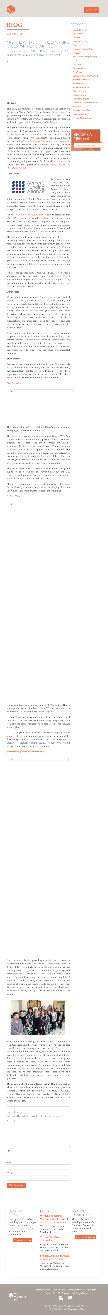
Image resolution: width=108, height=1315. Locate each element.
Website (10, 1173)
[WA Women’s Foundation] (11, 9)
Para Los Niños (14, 383)
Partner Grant (79, 95)
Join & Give (59, 1289)
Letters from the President (85, 76)
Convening (78, 45)
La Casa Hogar (14, 496)
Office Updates (79, 91)
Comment (11, 1121)
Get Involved (64, 1293)
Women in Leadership (83, 118)
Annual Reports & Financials (82, 1289)
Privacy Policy (80, 1293)
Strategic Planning (81, 110)
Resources (77, 106)
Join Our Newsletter (85, 1237)
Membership (78, 83)
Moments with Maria (82, 87)
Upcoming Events (22, 1240)
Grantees (77, 64)
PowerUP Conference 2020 (85, 102)
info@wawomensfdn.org (75, 1309)
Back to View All (14, 34)
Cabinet (76, 37)
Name (10, 1151)
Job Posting (78, 72)
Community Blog (80, 41)
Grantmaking (79, 68)
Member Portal (43, 1289)
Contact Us (50, 1293)
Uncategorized (79, 114)
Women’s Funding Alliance (30, 214)
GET (75, 60)
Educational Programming (85, 56)
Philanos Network (81, 99)
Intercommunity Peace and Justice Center (25, 751)
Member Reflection (81, 79)
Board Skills (78, 33)
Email (9, 1162)
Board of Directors (81, 30)
